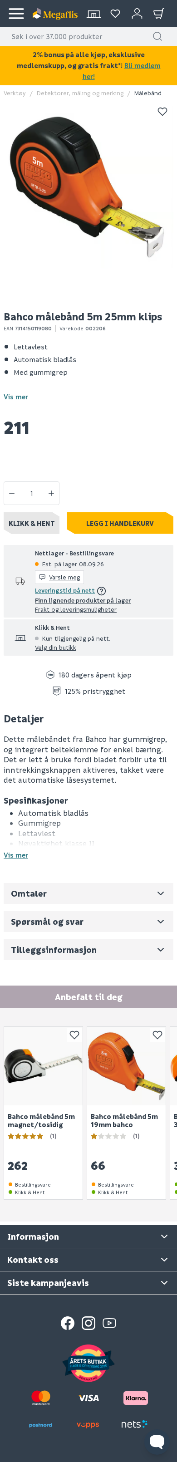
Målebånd (148, 93)
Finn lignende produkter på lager (83, 600)
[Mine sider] (115, 14)
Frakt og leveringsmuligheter (76, 609)
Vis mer (16, 396)
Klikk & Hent (32, 523)
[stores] (93, 14)
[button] (157, 36)
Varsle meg (64, 577)
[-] (12, 493)
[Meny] (16, 14)
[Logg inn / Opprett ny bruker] (137, 14)
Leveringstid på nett (65, 590)
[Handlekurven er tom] (159, 14)
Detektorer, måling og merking (80, 93)
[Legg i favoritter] (162, 111)
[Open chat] (157, 1442)
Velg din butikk (55, 647)
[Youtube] (109, 1323)
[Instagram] (88, 1323)
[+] (51, 493)
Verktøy (15, 93)
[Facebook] (67, 1323)
